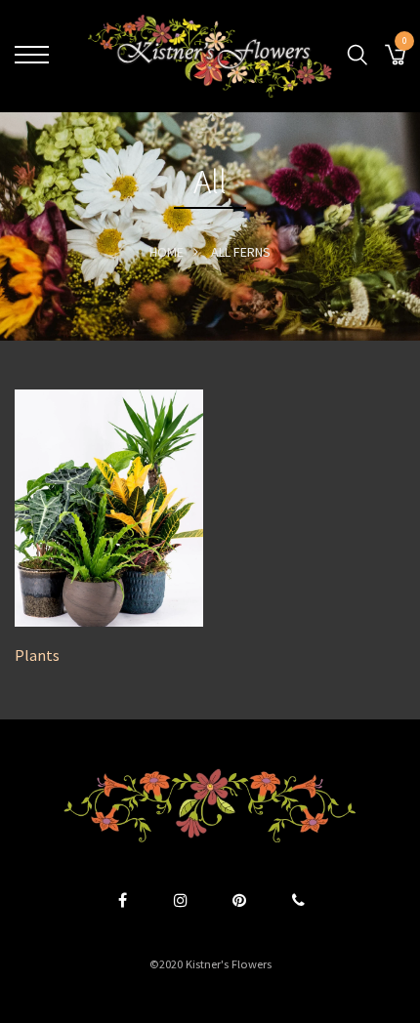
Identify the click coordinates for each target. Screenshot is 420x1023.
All (221, 252)
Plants (37, 655)
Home (166, 252)
